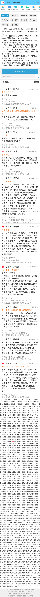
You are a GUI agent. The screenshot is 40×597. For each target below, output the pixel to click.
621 (30, 465)
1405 (35, 568)
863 (35, 493)
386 (3, 440)
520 (18, 454)
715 (25, 476)
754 (3, 482)
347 (25, 434)
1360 (11, 563)
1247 (9, 546)
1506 (38, 583)
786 (3, 486)
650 (23, 469)
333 (30, 432)
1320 (3, 557)
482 (3, 451)
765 (30, 482)
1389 (23, 566)
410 (23, 442)
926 (32, 500)
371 (5, 438)
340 (8, 434)
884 (8, 497)
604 (27, 464)
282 (23, 427)
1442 (33, 574)
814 (32, 487)
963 (5, 506)
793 (20, 486)
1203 (28, 539)
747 (25, 480)
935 (15, 502)
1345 (3, 561)
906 (23, 498)
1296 (6, 554)
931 (5, 502)
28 (2, 401)
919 (15, 500)
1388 (20, 566)
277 (10, 427)
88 (27, 405)
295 (15, 429)
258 (3, 425)
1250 (19, 546)
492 (27, 451)
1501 (22, 583)
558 (32, 458)
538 (23, 456)
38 (20, 401)
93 (35, 405)
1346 (6, 561)
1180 (35, 535)
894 (32, 497)
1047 (9, 517)
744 (18, 480)
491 (25, 451)
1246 (6, 546)
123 (25, 408)
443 (25, 445)
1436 (14, 574)
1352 (25, 561)
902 (13, 498)
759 (15, 482)
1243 (36, 544)
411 (25, 442)
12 (14, 399)
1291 (30, 552)
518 (13, 454)
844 (27, 491)
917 (10, 500)
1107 (1, 526)
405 (10, 442)
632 (18, 467)
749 (30, 480)
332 (27, 432)
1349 (16, 561)
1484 (7, 581)
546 (3, 458)
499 (5, 453)
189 (30, 416)
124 (27, 408)
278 (13, 427)
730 (23, 478)
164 (8, 414)
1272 (9, 550)
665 (20, 471)
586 (23, 462)
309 (10, 430)
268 (27, 425)
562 (3, 460)
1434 (7, 574)
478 (32, 449)
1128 (28, 528)
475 (25, 449)
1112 (17, 526)
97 (2, 407)
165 (10, 414)
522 (23, 454)
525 (30, 454)
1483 (4, 581)
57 (13, 403)
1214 (23, 541)
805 (10, 487)
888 (18, 497)
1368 (36, 563)
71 (37, 403)
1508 (4, 585)
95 (39, 405)
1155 (35, 532)
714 (23, 476)
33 (11, 401)
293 (10, 429)
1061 (14, 519)
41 (25, 401)
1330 (35, 557)
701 (30, 475)
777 (20, 484)
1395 (3, 568)
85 (21, 405)
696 (18, 475)
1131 (38, 528)
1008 (4, 511)
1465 (27, 578)
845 (30, 491)
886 (13, 497)
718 (32, 476)
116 (8, 408)
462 (32, 447)
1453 (28, 576)
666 (23, 471)
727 (15, 478)
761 (20, 482)
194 (3, 418)
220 (27, 419)
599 (15, 464)
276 (8, 427)
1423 (12, 572)
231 (15, 421)
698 (23, 475)
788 (8, 486)
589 (30, 462)
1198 (12, 539)
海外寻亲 (5, 25)
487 (15, 451)
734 (32, 478)
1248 (12, 546)
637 (30, 467)
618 (23, 465)
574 (32, 460)
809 (20, 487)
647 (15, 469)
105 (20, 407)
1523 (12, 587)
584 (18, 462)
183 (15, 416)
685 (30, 473)
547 (5, 458)
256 (37, 423)
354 (3, 436)
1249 (16, 546)
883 (5, 497)
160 (37, 412)
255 (35, 423)
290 (3, 429)
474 (23, 449)
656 (37, 469)
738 (3, 480)
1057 (1, 519)
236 (27, 421)
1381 (38, 565)
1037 (17, 515)
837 (10, 491)
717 (30, 476)
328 (18, 432)
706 (3, 476)
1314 (23, 555)
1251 (22, 546)
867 (5, 495)
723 (5, 478)
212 (8, 419)
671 (35, 471)
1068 (36, 519)
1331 (38, 557)
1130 (35, 528)
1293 (36, 552)
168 (18, 414)
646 (13, 469)
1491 (30, 581)
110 (33, 407)
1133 (4, 530)
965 (10, 506)
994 (3, 510)
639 (35, 467)
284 (27, 427)
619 (25, 465)
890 (23, 497)
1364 (23, 563)
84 (20, 405)
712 (18, 476)
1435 (11, 574)
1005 (34, 510)
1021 (5, 513)
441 (20, 445)
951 (15, 504)
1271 (6, 550)
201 (20, 418)
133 (10, 410)
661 (10, 471)
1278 (28, 550)
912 (37, 498)
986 (23, 508)
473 (20, 449)
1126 (22, 528)
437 (10, 445)
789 (10, 486)
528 (37, 454)
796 (27, 486)
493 (30, 451)
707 (5, 476)
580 (8, 462)
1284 (7, 552)
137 (20, 410)
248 (18, 423)
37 (18, 401)
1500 (19, 583)
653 (30, 469)
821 (10, 489)
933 (10, 502)
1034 (7, 515)
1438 (20, 574)
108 (28, 407)
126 (32, 408)
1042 (33, 515)
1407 (1, 570)
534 (13, 456)
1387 (17, 566)
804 (8, 487)
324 (8, 432)
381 (30, 438)
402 (3, 442)
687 (35, 473)
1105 (35, 524)
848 (37, 491)
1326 (22, 557)
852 (8, 493)
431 (35, 443)
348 (27, 434)
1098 (12, 524)
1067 (33, 519)
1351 (22, 561)
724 (8, 478)
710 (13, 476)
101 (11, 407)
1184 (7, 537)
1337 (17, 559)
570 (23, 460)
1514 (23, 585)
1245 (3, 546)
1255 (35, 546)
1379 (31, 565)
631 (15, 467)
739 (5, 480)
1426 (22, 572)
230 (13, 421)
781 (30, 484)
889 (20, 497)
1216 (30, 541)
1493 (36, 581)
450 (3, 447)
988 (27, 508)
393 (20, 440)
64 (25, 403)
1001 (21, 510)
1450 (19, 576)
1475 (19, 579)
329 (20, 432)
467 (5, 449)
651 (25, 469)
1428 (28, 572)
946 (3, 504)
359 (15, 436)
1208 (4, 541)
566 (13, 460)
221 (30, 419)
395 (25, 440)
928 (37, 500)
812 (27, 487)
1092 (33, 522)
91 (32, 405)
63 (23, 403)
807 (15, 487)
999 (15, 510)
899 (5, 498)
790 (13, 486)
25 (37, 399)
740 (8, 480)
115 (5, 408)
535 (15, 456)
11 (12, 399)
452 (8, 447)
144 (37, 410)
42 (27, 401)
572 (27, 460)
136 (18, 410)
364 (27, 436)
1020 (2, 513)
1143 (36, 530)
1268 (36, 548)
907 (25, 498)
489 (20, 451)
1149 (16, 532)
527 (35, 454)
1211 (14, 541)
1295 (3, 554)
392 (18, 440)
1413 (20, 570)
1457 (1, 578)
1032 (1, 515)
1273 (12, 550)
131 (5, 410)
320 (37, 430)
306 (3, 430)
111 (35, 407)
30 (6, 401)
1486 (14, 581)
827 (25, 489)
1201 (22, 539)
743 (15, 480)
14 (17, 399)
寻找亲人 (14, 15)
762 (23, 482)
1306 (38, 554)
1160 (11, 533)
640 (37, 467)
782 (32, 484)
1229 (31, 543)
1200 (19, 539)
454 (13, 447)
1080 (35, 521)
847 (35, 491)
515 (5, 454)
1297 (9, 554)
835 (5, 491)
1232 (1, 544)
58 (14, 403)
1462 (17, 578)
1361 (14, 563)
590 (32, 462)
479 (35, 449)
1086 (14, 522)
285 (30, 427)
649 (20, 469)
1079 (31, 521)
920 (18, 500)
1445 (3, 576)
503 (15, 453)
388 (8, 440)
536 (18, 456)
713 (20, 476)
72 (39, 403)
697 (20, 475)
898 (3, 498)
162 (3, 414)
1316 (30, 555)
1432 (1, 574)
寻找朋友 (24, 15)
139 (25, 410)
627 (5, 467)
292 (8, 429)
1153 (28, 532)
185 (20, 416)
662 (13, 471)
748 (27, 480)
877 (30, 495)
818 (3, 489)
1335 (11, 559)
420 (8, 443)
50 (1, 403)
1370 (3, 565)
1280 (35, 550)
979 (5, 508)
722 (3, 478)
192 (37, 416)
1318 (36, 555)
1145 (3, 532)
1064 (23, 519)
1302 (25, 554)
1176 (22, 535)
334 (32, 432)
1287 (17, 552)
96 (1, 407)
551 (15, 458)
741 (10, 480)
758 (13, 482)
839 (15, 491)
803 (5, 487)
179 (5, 416)
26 (38, 399)
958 (32, 504)
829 (30, 489)
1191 (30, 537)
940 (27, 502)
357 (10, 436)
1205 (35, 539)
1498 (12, 583)
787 (5, 486)
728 (18, 478)
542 (32, 456)
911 (35, 498)
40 (23, 401)
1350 (19, 561)
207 (35, 418)
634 (23, 467)
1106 (38, 524)
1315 (27, 555)
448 (37, 445)
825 (20, 489)
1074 (16, 521)
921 (20, 500)
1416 (30, 570)
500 (8, 453)
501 (10, 453)
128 (37, 408)
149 (10, 412)
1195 (3, 539)
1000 (18, 510)
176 (37, 414)
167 (15, 414)
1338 (20, 559)
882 (3, 497)
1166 (30, 533)
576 (37, 460)
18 (24, 399)
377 (20, 438)
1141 (30, 530)
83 (18, 405)
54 (8, 403)
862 (32, 493)
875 (25, 495)
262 (13, 425)
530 (3, 456)
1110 (11, 526)
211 (5, 419)
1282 (1, 552)
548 (8, 458)
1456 (38, 576)
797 (30, 486)
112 (38, 407)
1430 (35, 572)
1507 (1, 585)
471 (15, 449)
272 (37, 425)
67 (30, 403)
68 (32, 403)
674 (3, 473)
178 (3, 416)
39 (21, 401)
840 (18, 491)
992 (37, 508)
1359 (7, 563)
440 (18, 445)
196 (8, 418)
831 (35, 489)
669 (30, 471)
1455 (35, 576)
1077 (25, 521)
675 (5, 473)
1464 (23, 578)
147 (5, 412)
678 (13, 473)
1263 (20, 548)
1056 (38, 517)
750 (32, 480)
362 (23, 436)
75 (4, 405)
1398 (12, 568)
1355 (35, 561)
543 (35, 456)
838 (13, 491)
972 (27, 506)
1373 (12, 565)
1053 (28, 517)
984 (18, 508)
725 (10, 478)
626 (3, 467)
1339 (23, 559)
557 (30, 458)
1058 (4, 519)
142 (32, 410)
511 (35, 453)
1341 (30, 559)
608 (37, 464)
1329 (31, 557)
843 (25, 491)
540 (27, 456)
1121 (6, 528)
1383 (4, 566)
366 (32, 436)
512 (37, 453)
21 (30, 399)
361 (20, 436)
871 (15, 495)
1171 (6, 535)
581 (10, 462)
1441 (30, 574)
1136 (14, 530)
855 (15, 493)
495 (35, 451)
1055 (35, 517)
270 (32, 425)
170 (23, 414)
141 (30, 410)
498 (3, 453)
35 (14, 401)
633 (20, 467)
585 (20, 462)
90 (30, 405)
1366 (30, 563)
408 (18, 442)
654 (32, 469)
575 (35, 460)
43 (28, 401)
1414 (23, 570)
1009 (7, 511)
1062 (17, 519)
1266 (30, 548)
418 (3, 443)
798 (32, 486)
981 (10, 508)
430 (32, 443)
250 (23, 423)
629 (10, 467)
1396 (6, 568)
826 (23, 489)
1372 (9, 565)
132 (8, 410)
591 (35, 462)
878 (32, 495)
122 (23, 408)
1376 (22, 565)
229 (10, 421)
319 (35, 430)
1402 (25, 568)
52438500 (29, 591)
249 (20, 423)
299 (25, 429)
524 (27, 454)
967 (15, 506)
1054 (31, 517)
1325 (19, 557)
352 (37, 434)
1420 (3, 572)
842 (23, 491)
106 (23, 407)
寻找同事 (14, 20)
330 (23, 432)
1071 (6, 521)
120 (18, 408)
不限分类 (5, 15)
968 (18, 506)
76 (6, 405)
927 (35, 500)
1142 (33, 530)
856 (18, 493)
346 (23, 434)
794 (23, 486)
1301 (22, 554)
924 (27, 500)
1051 (22, 517)
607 (35, 464)
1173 (12, 535)
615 (15, 465)
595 (5, 464)
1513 (20, 585)
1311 (14, 555)
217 (20, 419)
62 (21, 403)
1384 (7, 566)
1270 (3, 550)
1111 (14, 526)
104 (18, 407)
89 (28, 405)
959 (35, 504)
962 (3, 506)
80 (13, 405)
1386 (14, 566)
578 (3, 462)
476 (27, 449)
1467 (33, 578)
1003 (27, 510)
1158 (4, 533)
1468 (36, 578)
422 (13, 443)
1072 (9, 521)
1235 (11, 544)
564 (8, 460)
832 (37, 489)
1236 (14, 544)
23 (33, 399)
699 (25, 475)
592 (37, 462)
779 (25, 484)
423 (15, 443)
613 (10, 465)
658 (3, 471)
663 (15, 471)
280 (18, 427)
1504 (31, 583)
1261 (14, 548)
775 (15, 484)
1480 (35, 579)
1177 (25, 535)
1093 (36, 522)
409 (20, 442)
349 (30, 434)
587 (25, 462)
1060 (11, 519)
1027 (24, 513)
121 (20, 408)
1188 (20, 537)
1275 (19, 550)
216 (18, 419)
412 (27, 442)
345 (20, 434)
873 (20, 495)
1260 (11, 548)
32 (9, 401)
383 (35, 438)
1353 (28, 561)
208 (37, 418)
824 (18, 489)
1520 (3, 587)
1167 (33, 533)
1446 (6, 576)
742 (13, 480)
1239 (23, 544)
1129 (31, 528)
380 (27, 438)
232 (18, 421)
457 (20, 447)
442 (23, 445)
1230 (35, 543)
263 (15, 425)
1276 (22, 550)
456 (18, 447)
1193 (36, 537)
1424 (16, 572)
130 (3, 410)
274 (3, 427)
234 (23, 421)
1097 (9, 524)
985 (20, 508)
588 (27, 462)
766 (32, 482)
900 (8, 498)
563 (5, 460)
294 (13, 429)
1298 (12, 554)
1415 (27, 570)
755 (5, 482)
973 (30, 506)
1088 (20, 522)
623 (35, 465)
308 (8, 430)
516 (8, 454)
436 (8, 445)
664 (18, 471)
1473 (12, 579)
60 (18, 403)
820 (8, 489)
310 (13, 430)
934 (13, 502)
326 (13, 432)
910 (32, 498)
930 (3, 502)
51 (2, 403)
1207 (1, 541)
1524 (16, 587)
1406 (38, 568)
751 (35, 480)
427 (25, 443)
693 (10, 475)
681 (20, 473)
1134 (7, 530)
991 (35, 508)
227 (5, 421)
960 (37, 504)
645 (10, 469)
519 (15, 454)
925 (30, 500)
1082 (1, 522)
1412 (17, 570)
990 (32, 508)
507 (25, 453)
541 (30, 456)
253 (30, 423)
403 (5, 442)
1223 (12, 543)
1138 (20, 530)
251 (25, 423)
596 (8, 464)
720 (37, 476)
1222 (9, 543)
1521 (6, 587)
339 (5, 434)
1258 (4, 548)
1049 (16, 517)
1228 (28, 543)
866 (3, 495)
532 (8, 456)
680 (18, 473)
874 (23, 495)
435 (5, 445)
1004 (30, 510)
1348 (12, 561)
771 (5, 484)
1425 (19, 572)
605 (30, 464)
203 (25, 418)
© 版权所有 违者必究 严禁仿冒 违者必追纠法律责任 (20, 596)
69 (34, 403)
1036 (14, 515)
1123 (12, 528)
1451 (22, 576)
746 (23, 480)
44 (30, 401)
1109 (7, 526)
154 (23, 412)
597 (10, 464)
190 (32, 416)
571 (25, 460)
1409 (7, 570)
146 (3, 412)
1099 (16, 524)
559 (35, 458)
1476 (22, 579)
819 (5, 489)
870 (13, 495)
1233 (4, 544)
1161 (14, 533)
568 (18, 460)
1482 (1, 581)
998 (13, 510)
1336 (14, 559)
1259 (7, 548)
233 (20, 421)
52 (4, 403)
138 (23, 410)
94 (37, 405)
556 (27, 458)
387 (5, 440)
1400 (19, 568)
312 (18, 430)
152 (18, 412)
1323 (12, 557)
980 (8, 508)
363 (25, 436)
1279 (31, 550)
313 (20, 430)
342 (13, 434)
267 (25, 425)
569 (20, 460)
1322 (9, 557)
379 (25, 438)
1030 (34, 513)
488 (18, 451)
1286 (14, 552)
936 (18, 502)
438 (13, 445)
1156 (38, 532)
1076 (22, 521)
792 (18, 486)
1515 (27, 585)
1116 (30, 526)
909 (30, 498)
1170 (3, 535)
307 (5, 430)
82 (16, 405)
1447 (9, 576)
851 (5, 493)
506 (23, 453)
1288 (20, 552)
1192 (33, 537)
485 (10, 451)
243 (5, 423)
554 (23, 458)
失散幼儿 (33, 20)
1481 (38, 579)
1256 (38, 546)
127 (35, 408)
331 (25, 432)
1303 (28, 554)
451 (5, 447)
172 (27, 414)
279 (15, 427)
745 (20, 480)
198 (13, 418)
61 (20, 403)
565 (10, 460)
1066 (30, 519)
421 (10, 443)
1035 (11, 515)
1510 (11, 585)
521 (20, 454)
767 (35, 482)
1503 (28, 583)
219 (25, 419)
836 (8, 491)
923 (25, 500)
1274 (16, 550)
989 (30, 508)
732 (27, 478)
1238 (20, 544)
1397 (9, 568)
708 (8, 476)
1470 (3, 579)
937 (20, 502)
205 (30, 418)
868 (8, 495)
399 (35, 440)
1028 (28, 513)
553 (20, 458)
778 (23, 484)
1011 (13, 511)
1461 (14, 578)
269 (30, 425)
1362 (17, 563)
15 (19, 399)
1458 (4, 578)
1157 (1, 533)
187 (25, 416)
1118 (36, 526)
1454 (31, 576)
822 (13, 489)
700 (27, 475)
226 (3, 421)
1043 (36, 515)
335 (35, 432)
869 (10, 495)
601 (20, 464)
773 (10, 484)
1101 (22, 524)
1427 (25, 572)
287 (35, 427)
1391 (30, 566)
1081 (38, 521)
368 (37, 436)
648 (18, 469)
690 (3, 475)
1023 (12, 513)
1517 (33, 585)
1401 (22, 568)
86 (23, 405)
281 (20, 427)
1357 (1, 563)
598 (13, 464)
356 (8, 436)
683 (25, 473)
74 (2, 405)
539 (25, 456)
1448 (12, 576)
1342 (33, 559)
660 (8, 471)
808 (18, 487)
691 (5, 475)
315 (25, 430)
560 (37, 458)
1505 (35, 583)
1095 (3, 524)
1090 (27, 522)
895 (35, 497)
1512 (17, 585)
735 (35, 478)
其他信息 (14, 25)
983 (15, 508)
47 (35, 401)
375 (15, 438)
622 (32, 465)
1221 (6, 543)
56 (11, 403)
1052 (25, 517)
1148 (12, 532)
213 (10, 419)
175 (35, 414)
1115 (27, 526)
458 (23, 447)
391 (15, 440)
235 (25, 421)
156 (27, 412)
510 (32, 453)
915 (5, 500)
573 (30, 460)
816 (37, 487)
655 (35, 469)
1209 (7, 541)
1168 (36, 533)
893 (30, 497)
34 (13, 401)
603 (25, 464)
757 (10, 482)
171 (25, 414)
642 (3, 469)
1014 (23, 511)
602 (23, 464)
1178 (28, 535)
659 (5, 471)
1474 (16, 579)
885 (10, 497)
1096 (6, 524)
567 (15, 460)
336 (37, 432)
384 (37, 438)
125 (30, 408)
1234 (7, 544)
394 (23, 440)
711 (15, 476)
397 (30, 440)
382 (32, 438)
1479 (31, 579)
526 (32, 454)
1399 (16, 568)
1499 (16, 583)
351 (35, 434)
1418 (36, 570)
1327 (25, 557)
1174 (16, 535)
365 (30, 436)
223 (35, 419)
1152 (25, 532)
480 (37, 449)
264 (18, 425)
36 (16, 401)
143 (35, 410)
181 (10, 416)
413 (30, 442)
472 (18, 449)
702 (32, 475)
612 (8, 465)
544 (37, 456)
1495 (3, 583)
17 (23, 399)
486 (13, 451)
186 (23, 416)
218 (23, 419)
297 (20, 429)
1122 (9, 528)
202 (23, 418)
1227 (25, 543)
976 (37, 506)
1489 (23, 581)
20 (28, 399)
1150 (19, 532)
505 (20, 453)
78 (9, 405)
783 (35, 484)
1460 (11, 578)
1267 (33, 548)
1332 (1, 559)
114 (3, 408)
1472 (9, 579)
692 (8, 475)
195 (5, 418)
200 (18, 418)
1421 (6, 572)
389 (10, 440)
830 (32, 489)
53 (6, 403)
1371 (6, 565)
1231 (38, 543)
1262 (17, 548)
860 (27, 493)
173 (30, 414)
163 (5, 414)
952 (18, 504)
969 (20, 506)
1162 (17, 533)
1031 (37, 513)
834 (3, 491)
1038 (20, 515)
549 (10, 458)
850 (3, 493)
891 (25, 497)
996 (8, 510)
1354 (31, 561)
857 (20, 493)
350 (32, 434)
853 (10, 493)
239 (35, 421)
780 (27, 484)
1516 (30, 585)
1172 (9, 535)
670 (32, 471)
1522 (9, 587)
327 (15, 432)
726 (13, 478)
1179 (31, 535)
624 (37, 465)
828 (27, 489)
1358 (4, 563)
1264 (23, 548)
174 (32, 414)
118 (13, 408)
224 (37, 419)
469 (10, 449)
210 (3, 419)
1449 (16, 576)
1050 (19, 517)
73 (1, 405)
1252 (25, 546)
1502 (25, 583)
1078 (28, 521)
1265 (27, 548)
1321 (6, 557)
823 (15, 489)
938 (23, 502)
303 (35, 429)
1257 (1, 548)
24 (35, 399)
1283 (4, 552)
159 (35, 412)
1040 (27, 515)
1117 (33, 526)
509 (30, 453)
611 (5, 465)
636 (27, 467)
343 (15, 434)
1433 (4, 574)
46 (34, 401)
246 (13, 423)
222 (32, 419)
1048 (12, 517)
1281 (38, 550)
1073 (12, 521)
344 (18, 434)
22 (31, 399)
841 (20, 491)
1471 (6, 579)
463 (35, 447)
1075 (19, 521)
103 (15, 407)
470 (13, 449)
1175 (19, 535)
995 (5, 510)
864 (37, 493)
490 (23, 451)
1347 (9, 561)
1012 (16, 511)
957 (30, 504)
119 (15, 408)
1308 (4, 555)
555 (25, 458)
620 (27, 465)
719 (35, 476)
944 (37, 502)
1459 (7, 578)
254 (32, 423)
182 (13, 416)
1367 (33, 563)
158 (32, 412)
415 (35, 442)
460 (27, 447)
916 (8, 500)
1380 (35, 565)
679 (15, 473)
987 (25, 508)
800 (37, 486)
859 (25, 493)
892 (27, 497)
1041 (30, 515)
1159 (7, 533)
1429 (31, 572)
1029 (31, 513)
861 (30, 493)
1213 (20, 541)
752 (37, 480)
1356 (38, 561)
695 (15, 475)
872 (18, 495)
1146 (6, 532)
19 (26, 399)
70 (35, 403)
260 (8, 425)
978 (3, 508)
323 (5, 432)
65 (27, 403)
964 (8, 506)
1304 (31, 554)
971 (25, 506)
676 (8, 473)
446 (32, 445)
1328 (28, 557)
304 (37, 429)
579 (5, 462)
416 (37, 442)
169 (20, 414)
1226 (22, 543)
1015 (26, 511)
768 (37, 482)
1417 (33, 570)
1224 (16, 543)
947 (5, 504)
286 (32, 427)
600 (18, 464)
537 (20, 456)
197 (10, 418)
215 (15, 419)
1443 (36, 574)
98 (4, 407)
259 (5, 425)
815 (35, 487)
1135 (11, 530)
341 (10, 434)
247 (15, 423)
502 (13, 453)
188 (27, 416)
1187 (17, 537)
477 (30, 449)
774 (13, 484)
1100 (19, 524)
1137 (17, 530)
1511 (14, 585)
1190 (27, 537)
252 (27, 423)
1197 (9, 539)
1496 (6, 583)
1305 (35, 554)
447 (35, 445)
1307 (1, 555)
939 (25, 502)
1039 (23, 515)
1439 (23, 574)
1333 (4, 559)
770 (3, 484)
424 (18, 443)
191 (35, 416)
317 (30, 430)
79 (11, 405)
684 (27, 473)
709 (10, 476)
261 (10, 425)
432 (37, 443)
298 (23, 429)
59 (16, 403)
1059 (7, 519)
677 (10, 473)
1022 (8, 513)
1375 (19, 565)
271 (35, 425)
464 (37, 447)
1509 (7, 585)
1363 (20, 563)
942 (32, 502)
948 (8, 504)
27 (1, 401)
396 (27, 440)
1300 (19, 554)
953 (20, 504)
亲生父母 (24, 20)
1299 (16, 554)
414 (32, 442)
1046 (6, 517)
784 (37, 484)
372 (8, 438)
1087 (17, 522)
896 (37, 497)
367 (35, 436)
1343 (36, 559)
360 (18, 436)
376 (18, 438)
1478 (28, 579)
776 (18, 484)
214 (13, 419)
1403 (28, 568)
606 (32, 464)
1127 (25, 528)
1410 (11, 570)
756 (8, 482)
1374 (16, 565)
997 (10, 510)
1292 (33, 552)
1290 (27, 552)
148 (8, 412)
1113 (20, 526)
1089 (23, 522)
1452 (25, 576)
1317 (33, 555)
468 (8, 449)
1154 (31, 532)
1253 (28, 546)
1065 (27, 519)
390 (13, 440)
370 (3, 438)
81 (14, 405)
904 (18, 498)
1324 (16, 557)
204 (27, 418)
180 (8, 416)
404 (8, 442)
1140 (27, 530)
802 (3, 487)
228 (8, 421)
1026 (21, 513)
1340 (27, 559)
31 (8, 401)
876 (27, 495)
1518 (36, 585)
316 (27, 430)
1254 (31, 546)
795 (25, 486)
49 (39, 401)
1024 (15, 513)
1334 (7, 559)
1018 (35, 511)
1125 (19, 528)
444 (27, 445)
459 (25, 447)
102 (13, 407)
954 (23, 504)
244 (8, 423)
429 (30, 443)
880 (37, 495)
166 (13, 414)
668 (27, 471)
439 (15, 445)
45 (32, 401)
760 (18, 482)
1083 (4, 522)
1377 (25, 565)
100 (8, 407)
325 (10, 432)
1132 (1, 530)
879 (35, 495)
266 (23, 425)
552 (18, 458)
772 (8, 484)
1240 (27, 544)
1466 (30, 578)
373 (10, 438)
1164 (23, 533)
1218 (36, 541)
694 (13, 475)
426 (23, 443)
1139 (23, 530)
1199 (16, 539)
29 (4, 401)
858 (23, 493)
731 (25, 478)
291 (5, 429)
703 (35, 475)
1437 (17, 574)
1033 (4, 515)
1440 (27, 574)
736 (37, 478)
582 (13, 462)
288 (37, 427)
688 (37, 473)
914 (3, 500)
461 (30, 447)
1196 (6, 539)
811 (25, 487)
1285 (11, 552)
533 (10, 456)
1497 (9, 583)
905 (20, 498)
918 (13, 500)
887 (15, 497)
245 (10, 423)
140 (27, 410)
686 (32, 473)
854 (13, 493)
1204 (31, 539)
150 (13, 412)
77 (8, 405)
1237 (17, 544)
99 (6, 407)
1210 (11, 541)
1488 (20, 581)
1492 (33, 581)
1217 (33, 541)
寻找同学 (33, 15)
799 (35, 486)
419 (5, 443)
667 (25, 471)
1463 (20, 578)
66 (28, 403)
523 (25, 454)
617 (20, 465)
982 (13, 508)
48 (37, 401)
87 (25, 405)
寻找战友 (5, 20)
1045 (3, 517)
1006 (37, 510)
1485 (11, 581)
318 (32, 430)
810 (23, 487)
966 (13, 506)
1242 (33, 544)
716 (27, 476)
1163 (20, 533)
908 (27, 498)
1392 (33, 566)
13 (16, 399)
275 (5, 427)
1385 (11, 566)
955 (25, 504)
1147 (9, 532)
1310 (11, 555)
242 (3, 423)
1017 (32, 511)
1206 (38, 539)
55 (9, 403)
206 (32, 418)
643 (5, 469)
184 (18, 416)
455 (15, 447)
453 (10, 447)
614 (13, 465)
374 (13, 438)
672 (37, 471)
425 (20, 443)
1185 (11, 537)
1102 (25, 524)
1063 (20, 519)
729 (20, 478)
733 (30, 478)
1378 (28, 565)
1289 (23, 552)
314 (23, 430)
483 (5, 451)
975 (35, 506)
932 (8, 502)
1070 (3, 521)
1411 (14, 570)
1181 (38, 535)
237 (30, 421)
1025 (18, 513)
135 (15, 410)
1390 (27, 566)
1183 (4, 537)
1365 (27, 563)
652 (27, 469)
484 (8, 451)
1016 (29, 511)
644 (8, 469)
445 (30, 445)
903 (15, 498)
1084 (7, 522)
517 (10, 454)
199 (15, 418)
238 (32, 421)
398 (32, 440)
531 (5, 456)
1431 (38, 572)
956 (27, 504)
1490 (27, 581)
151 (15, 412)
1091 (30, 522)
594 (3, 464)
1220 (3, 543)
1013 (19, 511)
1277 (25, 550)
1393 (36, 566)
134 (13, 410)
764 (27, 482)
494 (32, 451)
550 (13, 458)
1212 (17, 541)
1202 (25, 539)
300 (27, 429)
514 (3, 454)
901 (10, 498)
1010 (10, 511)
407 (15, 442)
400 (37, 440)
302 (32, 429)
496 (37, 451)
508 (27, 453)
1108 (4, 526)
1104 (31, 524)
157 (30, 412)
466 (3, 449)
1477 (25, 579)
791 (15, 486)
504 (18, 453)
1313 (20, 555)
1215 (27, 541)
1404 (31, 568)
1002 (24, 510)
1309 (7, 555)
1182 (1, 537)
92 (34, 405)
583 (15, 462)
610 (3, 465)
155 (25, 412)
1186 (14, 537)
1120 (3, 528)
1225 (19, 543)
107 (25, 407)
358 (13, 436)
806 (13, 487)
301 (30, 429)
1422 (9, 572)
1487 (17, 581)
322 (3, 432)
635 (25, 467)
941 (30, 502)
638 (32, 467)
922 (23, 500)
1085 (11, 522)
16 (21, 399)
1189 (23, 537)
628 (8, 467)
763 (25, 482)
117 (10, 408)
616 (18, 465)
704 (37, 475)
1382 (1, 566)
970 (23, 506)
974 (32, 506)
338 (3, 434)
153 (20, 412)
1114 (23, 526)
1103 (28, 524)
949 (10, 504)
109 (30, 407)
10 (10, 399)
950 (13, 504)
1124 (16, 528)
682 (23, 473)
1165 (27, 533)
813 (30, 487)
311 (15, 430)
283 (25, 427)
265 (20, 425)
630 (13, 467)
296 (18, 429)
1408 (4, 570)
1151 (22, 532)
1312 (17, 555)
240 (37, 421)
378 (23, 438)
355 (5, 436)
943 (35, 502)
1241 (30, 544)
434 (3, 445)
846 (32, 491)
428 (27, 443)
